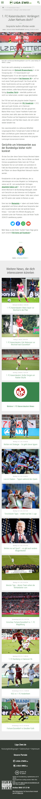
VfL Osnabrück (27, 103)
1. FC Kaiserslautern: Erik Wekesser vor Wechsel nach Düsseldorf (20, 343)
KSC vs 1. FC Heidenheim (20, 694)
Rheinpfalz (15, 203)
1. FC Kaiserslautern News (12, 7)
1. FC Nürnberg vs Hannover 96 (20, 659)
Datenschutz (24, 749)
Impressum (35, 749)
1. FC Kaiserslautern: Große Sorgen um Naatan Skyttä (20, 376)
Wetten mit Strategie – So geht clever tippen (20, 444)
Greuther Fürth (12, 92)
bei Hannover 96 (25, 78)
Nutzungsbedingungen (10, 749)
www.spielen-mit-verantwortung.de (30, 782)
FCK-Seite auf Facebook (21, 233)
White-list (20, 793)
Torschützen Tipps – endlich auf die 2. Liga (20, 514)
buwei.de (15, 782)
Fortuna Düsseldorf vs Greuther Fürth (20, 728)
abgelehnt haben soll (9, 187)
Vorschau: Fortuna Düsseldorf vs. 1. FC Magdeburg (20, 623)
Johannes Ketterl (23, 258)
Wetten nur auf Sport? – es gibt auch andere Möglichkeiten (20, 549)
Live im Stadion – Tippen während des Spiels (20, 479)
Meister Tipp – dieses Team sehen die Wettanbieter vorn (20, 586)
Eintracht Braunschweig (23, 70)
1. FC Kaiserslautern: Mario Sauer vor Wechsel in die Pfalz (20, 309)
